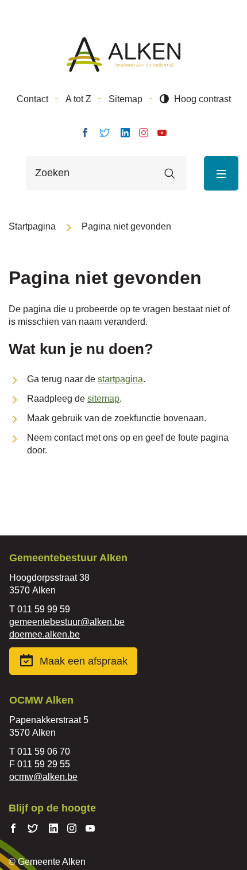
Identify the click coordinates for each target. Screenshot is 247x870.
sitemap (103, 398)
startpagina (120, 379)
